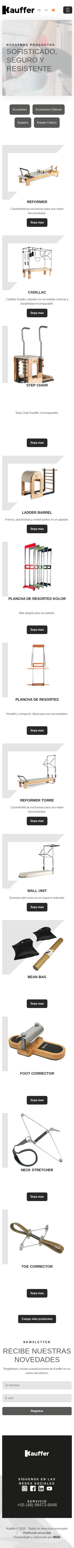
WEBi (56, 1537)
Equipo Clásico (47, 122)
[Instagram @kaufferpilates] (24, 1488)
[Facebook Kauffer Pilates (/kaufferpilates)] (33, 1488)
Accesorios (20, 109)
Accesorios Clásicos (49, 109)
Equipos (23, 122)
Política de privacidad (37, 1532)
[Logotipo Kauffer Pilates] (18, 10)
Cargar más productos (37, 1318)
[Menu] (67, 10)
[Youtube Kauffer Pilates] (49, 1488)
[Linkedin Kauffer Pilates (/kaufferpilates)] (41, 1488)
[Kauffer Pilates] (37, 1453)
